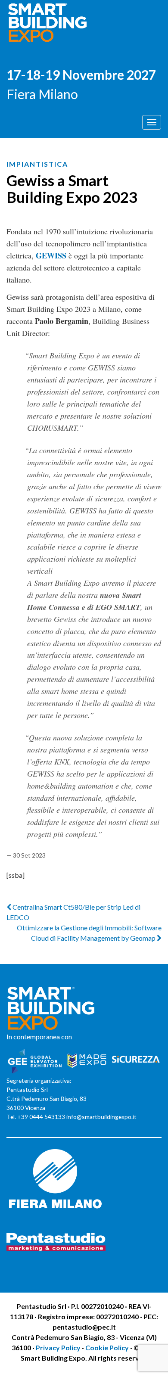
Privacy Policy (59, 1347)
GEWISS (52, 255)
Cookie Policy (107, 1347)
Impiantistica (37, 164)
